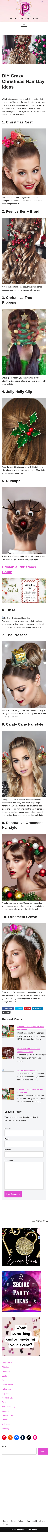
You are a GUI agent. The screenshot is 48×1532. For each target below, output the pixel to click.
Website (7, 1150)
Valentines (6, 1424)
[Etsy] (10, 1437)
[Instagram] (35, 1437)
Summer (5, 1411)
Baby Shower (7, 1363)
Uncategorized (8, 1415)
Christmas (6, 1371)
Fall (3, 1380)
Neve (13, 1529)
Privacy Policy (17, 1521)
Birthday (5, 1367)
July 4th (5, 1393)
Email (7, 1139)
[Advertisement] (24, 1484)
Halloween (6, 1389)
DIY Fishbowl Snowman (27, 1070)
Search (5, 1446)
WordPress (32, 1529)
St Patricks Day (8, 1406)
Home (5, 1521)
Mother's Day (7, 1398)
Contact (5, 1524)
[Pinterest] (4, 1437)
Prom (4, 1402)
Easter (4, 1376)
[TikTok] (28, 1437)
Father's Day (7, 1385)
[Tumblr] (22, 1437)
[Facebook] (16, 1437)
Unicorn (5, 1420)
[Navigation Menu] (24, 24)
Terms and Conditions (36, 1521)
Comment (9, 1160)
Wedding (5, 1428)
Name (7, 1128)
